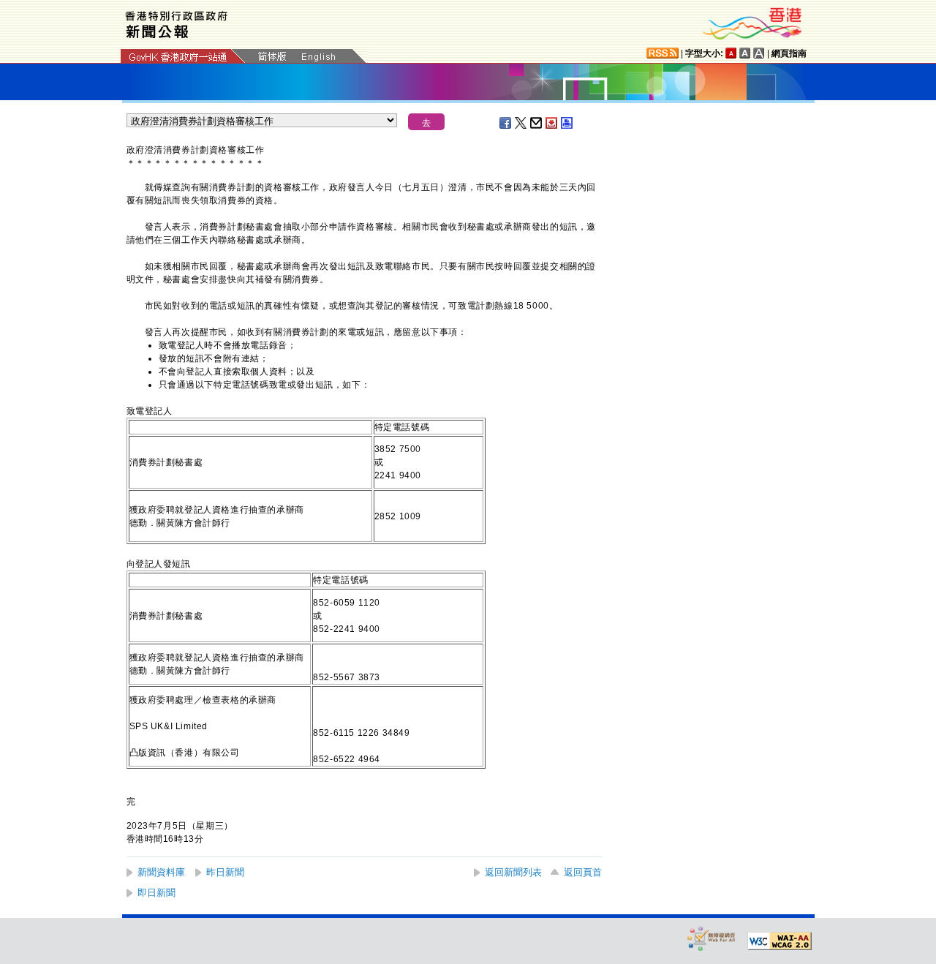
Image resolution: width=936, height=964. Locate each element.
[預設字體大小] (731, 53)
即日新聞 (156, 892)
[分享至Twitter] (521, 123)
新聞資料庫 (161, 872)
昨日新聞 (225, 872)
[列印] (567, 123)
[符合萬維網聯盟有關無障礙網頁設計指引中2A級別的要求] (779, 941)
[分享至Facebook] (506, 123)
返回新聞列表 (513, 872)
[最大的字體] (759, 53)
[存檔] (552, 123)
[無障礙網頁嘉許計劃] (711, 938)
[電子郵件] (536, 123)
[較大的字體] (745, 53)
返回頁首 (583, 872)
